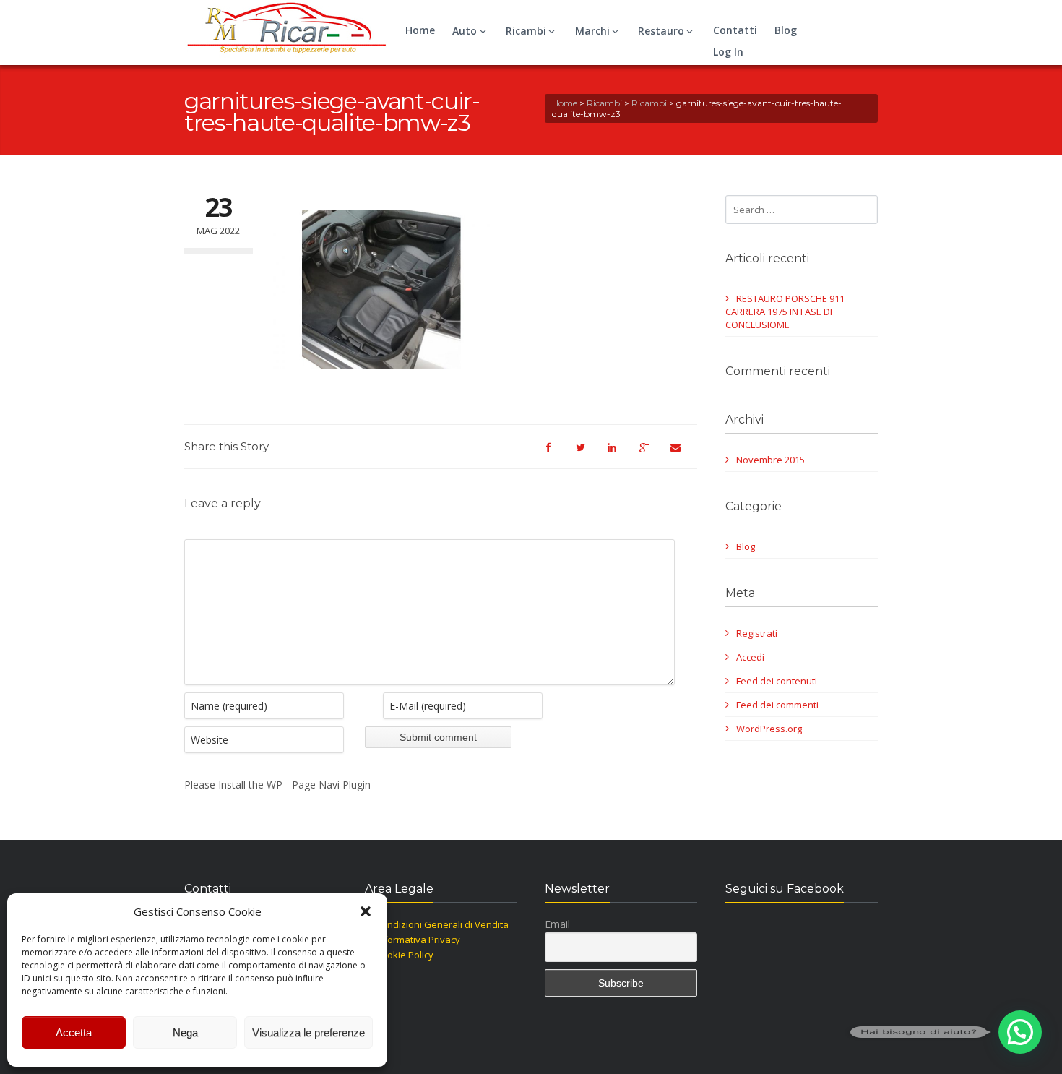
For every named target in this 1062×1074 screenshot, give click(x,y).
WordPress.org (769, 728)
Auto (464, 31)
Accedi (750, 656)
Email (557, 924)
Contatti (735, 30)
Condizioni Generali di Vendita (442, 924)
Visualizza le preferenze (308, 1032)
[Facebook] (555, 453)
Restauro (661, 31)
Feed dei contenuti (776, 680)
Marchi (592, 31)
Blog (785, 30)
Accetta (74, 1032)
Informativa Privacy (418, 939)
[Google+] (650, 453)
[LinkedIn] (619, 453)
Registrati (756, 633)
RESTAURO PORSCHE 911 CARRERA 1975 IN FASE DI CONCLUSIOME (785, 311)
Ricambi (526, 31)
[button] (365, 911)
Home (420, 30)
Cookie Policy (404, 954)
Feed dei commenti (777, 704)
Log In (728, 52)
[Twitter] (587, 453)
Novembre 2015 (770, 459)
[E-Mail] (682, 453)
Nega (185, 1032)
